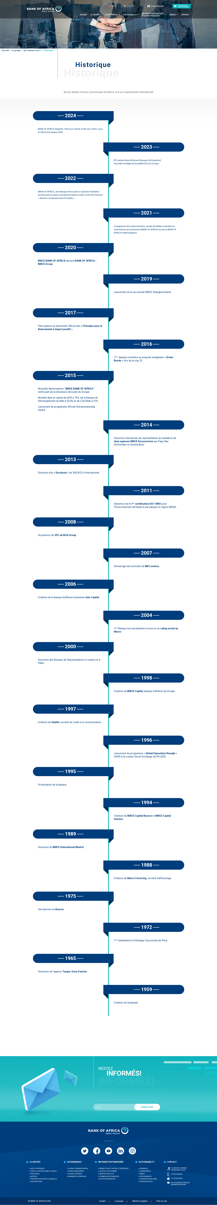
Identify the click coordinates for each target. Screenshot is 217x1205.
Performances (146, 1176)
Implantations (36, 1181)
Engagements (145, 1171)
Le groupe (95, 15)
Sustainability (129, 15)
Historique (35, 1174)
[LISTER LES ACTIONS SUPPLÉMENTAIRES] (116, 6)
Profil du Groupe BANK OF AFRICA (44, 1171)
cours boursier (157, 6)
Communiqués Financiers (109, 1176)
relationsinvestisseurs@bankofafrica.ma (180, 1184)
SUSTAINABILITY (146, 1162)
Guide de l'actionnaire (108, 1171)
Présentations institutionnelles (44, 1179)
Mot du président (38, 1168)
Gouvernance (111, 15)
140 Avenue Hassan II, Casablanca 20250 (179, 1169)
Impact (142, 1174)
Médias (172, 15)
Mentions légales (140, 1201)
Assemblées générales (77, 1176)
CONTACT (172, 1162)
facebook (96, 1150)
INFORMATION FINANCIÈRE (110, 1162)
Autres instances (75, 1174)
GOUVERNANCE (74, 1162)
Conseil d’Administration (78, 1168)
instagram (132, 1150)
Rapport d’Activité (106, 1174)
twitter (84, 1150)
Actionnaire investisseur (183, 6)
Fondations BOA (146, 1181)
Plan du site (161, 1201)
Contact (185, 15)
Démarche (144, 1168)
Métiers (34, 1176)
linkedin (120, 1150)
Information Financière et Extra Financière (153, 15)
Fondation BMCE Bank (148, 1179)
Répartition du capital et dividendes (113, 1168)
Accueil (83, 15)
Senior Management (76, 1171)
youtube (108, 1150)
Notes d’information (107, 1179)
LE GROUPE (35, 1162)
